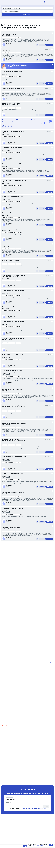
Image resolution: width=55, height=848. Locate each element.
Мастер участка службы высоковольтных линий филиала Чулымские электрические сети (14, 474)
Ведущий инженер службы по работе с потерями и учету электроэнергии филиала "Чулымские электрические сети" (13, 371)
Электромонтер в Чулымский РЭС (10, 260)
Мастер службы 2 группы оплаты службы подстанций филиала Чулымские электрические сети (12, 526)
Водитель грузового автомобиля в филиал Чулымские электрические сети (12, 355)
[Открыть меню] (2, 2)
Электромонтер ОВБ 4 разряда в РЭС (11, 229)
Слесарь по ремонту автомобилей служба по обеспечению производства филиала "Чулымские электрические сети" (13, 388)
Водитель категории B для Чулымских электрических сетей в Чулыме (11, 104)
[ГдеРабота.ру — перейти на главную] (7, 1)
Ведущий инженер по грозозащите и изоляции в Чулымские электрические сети (14, 276)
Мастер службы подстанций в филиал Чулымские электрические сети (11, 244)
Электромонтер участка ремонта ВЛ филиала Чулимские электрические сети (13, 164)
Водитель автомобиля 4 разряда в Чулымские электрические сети (13, 322)
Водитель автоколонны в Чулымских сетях (13, 88)
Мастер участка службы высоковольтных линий (12, 197)
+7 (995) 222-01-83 (11, 66)
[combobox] (27, 8)
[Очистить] (49, 8)
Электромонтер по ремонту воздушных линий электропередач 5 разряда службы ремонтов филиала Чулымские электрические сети (13, 406)
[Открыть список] (51, 8)
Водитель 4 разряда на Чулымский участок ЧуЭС (13, 132)
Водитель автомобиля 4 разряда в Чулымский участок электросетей (13, 291)
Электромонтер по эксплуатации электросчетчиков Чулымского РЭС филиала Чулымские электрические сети (13, 440)
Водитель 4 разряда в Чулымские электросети (14, 306)
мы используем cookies (38, 845)
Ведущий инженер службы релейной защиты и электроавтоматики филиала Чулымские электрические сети (14, 457)
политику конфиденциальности (40, 808)
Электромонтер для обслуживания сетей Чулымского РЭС (12, 148)
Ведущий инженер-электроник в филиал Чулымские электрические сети (12, 72)
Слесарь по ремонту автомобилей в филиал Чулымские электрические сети (13, 33)
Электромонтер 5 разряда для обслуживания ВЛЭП (13, 213)
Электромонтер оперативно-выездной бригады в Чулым (14, 181)
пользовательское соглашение (27, 808)
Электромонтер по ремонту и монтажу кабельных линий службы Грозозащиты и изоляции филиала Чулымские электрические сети (13, 491)
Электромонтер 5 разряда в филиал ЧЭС (12, 49)
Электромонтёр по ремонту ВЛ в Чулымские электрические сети (13, 339)
